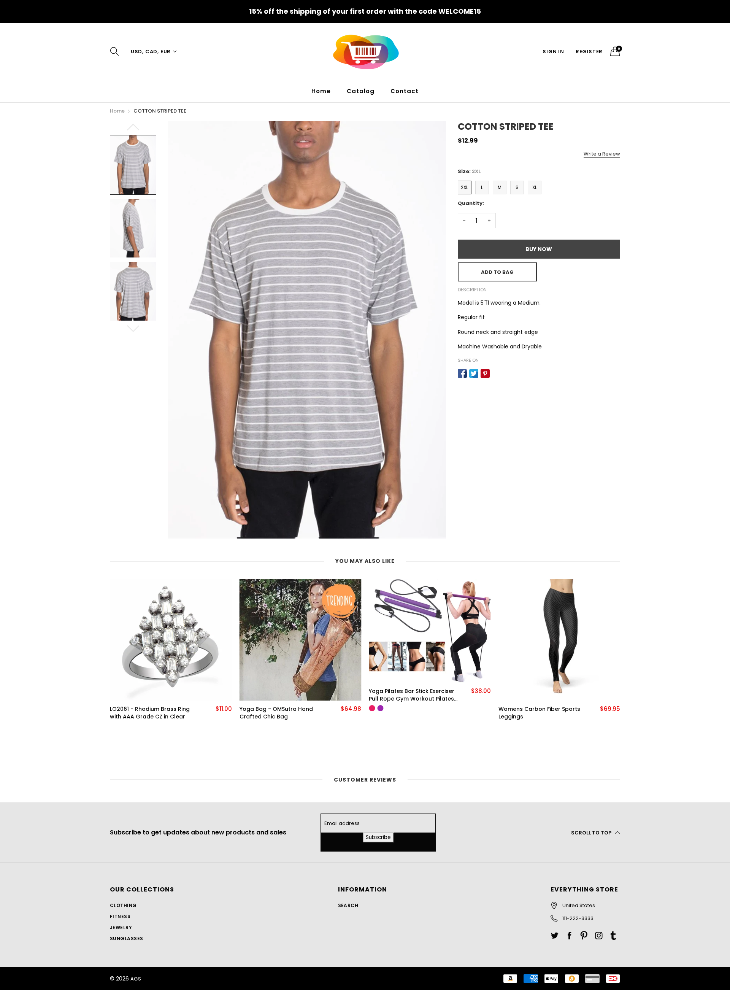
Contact (404, 91)
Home (321, 91)
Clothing (123, 905)
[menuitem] (321, 91)
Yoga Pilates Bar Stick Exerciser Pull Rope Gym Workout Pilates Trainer (283, 695)
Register (589, 51)
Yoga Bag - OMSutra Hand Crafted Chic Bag (147, 713)
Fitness (120, 916)
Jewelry (121, 927)
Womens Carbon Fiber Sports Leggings (410, 713)
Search (348, 905)
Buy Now (538, 249)
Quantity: (471, 203)
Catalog (361, 91)
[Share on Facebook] (462, 373)
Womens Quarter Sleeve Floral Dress (541, 746)
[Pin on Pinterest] (485, 373)
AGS (135, 978)
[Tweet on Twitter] (473, 373)
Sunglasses (126, 938)
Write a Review (602, 153)
